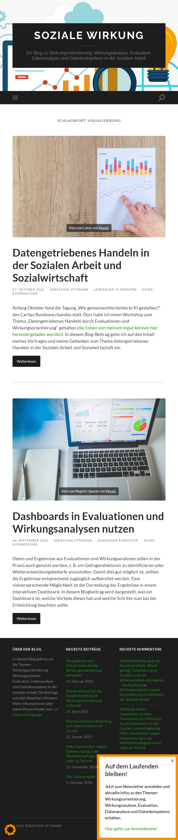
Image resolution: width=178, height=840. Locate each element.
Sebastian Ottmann (69, 289)
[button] (10, 830)
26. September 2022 (30, 540)
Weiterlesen (26, 361)
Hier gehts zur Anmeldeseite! (131, 828)
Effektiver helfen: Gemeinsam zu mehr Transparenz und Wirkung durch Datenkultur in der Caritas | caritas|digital (140, 718)
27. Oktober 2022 (28, 289)
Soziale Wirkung (89, 35)
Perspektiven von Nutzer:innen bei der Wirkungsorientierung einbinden (84, 667)
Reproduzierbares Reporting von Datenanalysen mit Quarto (88, 726)
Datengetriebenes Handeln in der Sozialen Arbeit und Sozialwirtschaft (81, 265)
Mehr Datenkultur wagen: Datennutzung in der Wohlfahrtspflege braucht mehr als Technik (87, 753)
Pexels (104, 228)
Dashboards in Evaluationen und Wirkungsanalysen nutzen (88, 522)
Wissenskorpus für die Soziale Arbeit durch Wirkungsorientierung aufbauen (84, 698)
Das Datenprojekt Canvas (86, 776)
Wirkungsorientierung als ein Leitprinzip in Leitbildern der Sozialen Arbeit (142, 694)
